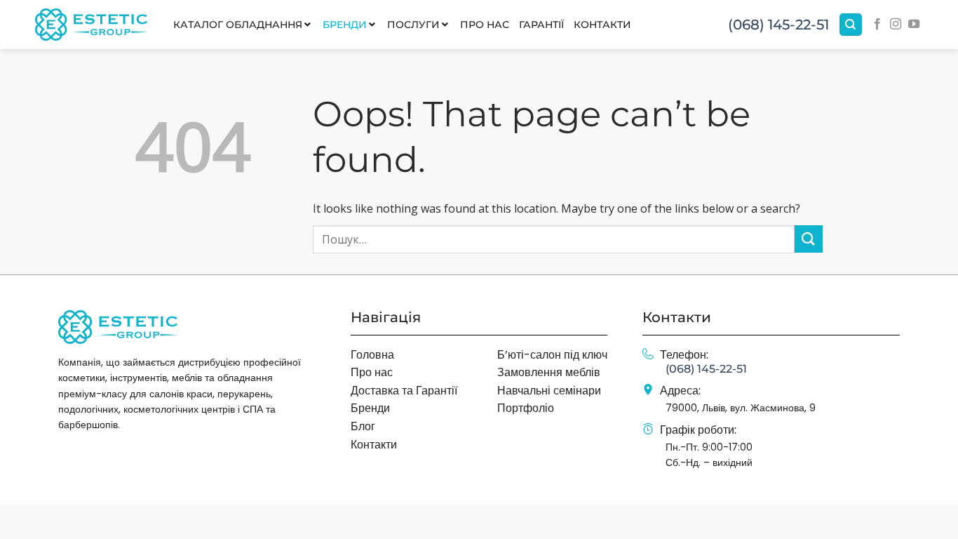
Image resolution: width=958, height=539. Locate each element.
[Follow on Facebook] (877, 24)
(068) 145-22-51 (778, 24)
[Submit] (809, 239)
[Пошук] (850, 24)
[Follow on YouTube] (913, 24)
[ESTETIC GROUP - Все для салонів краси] (91, 24)
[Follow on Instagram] (895, 24)
